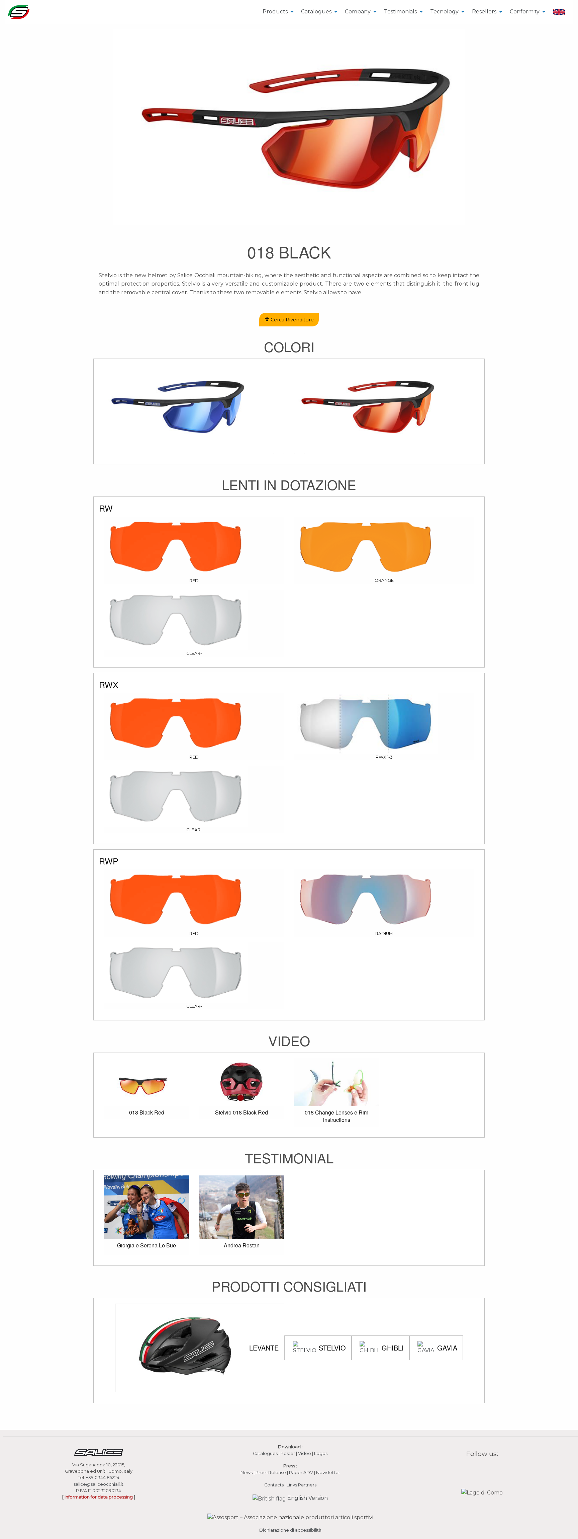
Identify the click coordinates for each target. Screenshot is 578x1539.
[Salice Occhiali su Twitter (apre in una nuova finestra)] (495, 1469)
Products (275, 11)
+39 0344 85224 (102, 1477)
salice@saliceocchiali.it (98, 1484)
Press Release (271, 1472)
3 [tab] (294, 453)
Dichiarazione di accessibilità (290, 1530)
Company (358, 11)
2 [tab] (294, 230)
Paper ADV (301, 1472)
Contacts (274, 1484)
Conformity (525, 11)
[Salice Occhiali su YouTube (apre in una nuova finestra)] (486, 1469)
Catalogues (316, 11)
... (364, 292)
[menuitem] (276, 12)
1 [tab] (284, 230)
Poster (288, 1453)
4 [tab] (304, 453)
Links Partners (301, 1484)
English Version (307, 1498)
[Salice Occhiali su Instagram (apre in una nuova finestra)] (478, 1469)
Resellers (484, 11)
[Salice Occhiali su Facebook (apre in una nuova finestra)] (469, 1469)
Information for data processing (99, 1496)
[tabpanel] (289, 127)
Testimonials (400, 11)
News (246, 1472)
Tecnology (444, 11)
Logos (320, 1453)
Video (305, 1453)
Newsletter (328, 1472)
